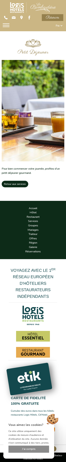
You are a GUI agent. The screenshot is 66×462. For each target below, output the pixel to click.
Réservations (33, 251)
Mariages (33, 230)
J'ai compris (29, 449)
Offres (33, 238)
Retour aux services (15, 184)
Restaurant (33, 217)
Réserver (52, 17)
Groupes (33, 225)
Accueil (33, 208)
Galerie (33, 247)
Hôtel (33, 212)
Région (33, 243)
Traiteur (33, 234)
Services (33, 221)
